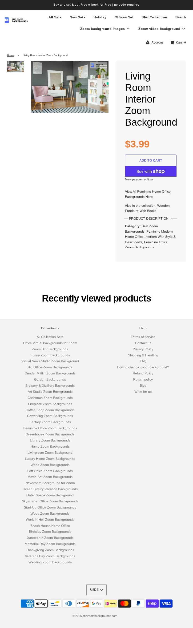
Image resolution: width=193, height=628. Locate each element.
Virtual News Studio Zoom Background (50, 361)
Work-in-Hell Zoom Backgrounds (50, 519)
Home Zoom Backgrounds (50, 446)
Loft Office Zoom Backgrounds (50, 471)
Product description (149, 218)
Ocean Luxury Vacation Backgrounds (50, 489)
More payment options (139, 179)
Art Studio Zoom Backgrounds (50, 391)
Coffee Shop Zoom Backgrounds (50, 410)
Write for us (143, 391)
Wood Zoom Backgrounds (50, 513)
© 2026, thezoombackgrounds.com (94, 616)
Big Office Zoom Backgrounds (50, 367)
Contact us (143, 343)
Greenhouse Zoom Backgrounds (50, 434)
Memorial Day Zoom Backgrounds (50, 544)
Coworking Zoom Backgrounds (50, 416)
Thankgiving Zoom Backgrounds (50, 550)
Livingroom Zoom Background (50, 452)
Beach (180, 17)
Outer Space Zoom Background (50, 495)
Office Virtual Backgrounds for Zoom (50, 343)
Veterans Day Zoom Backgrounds (50, 556)
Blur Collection (154, 17)
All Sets (55, 17)
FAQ (143, 361)
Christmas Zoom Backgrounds (50, 398)
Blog (143, 385)
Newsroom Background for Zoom (50, 483)
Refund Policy (143, 373)
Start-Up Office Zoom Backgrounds (50, 507)
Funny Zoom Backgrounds (50, 355)
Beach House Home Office (50, 526)
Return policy (143, 379)
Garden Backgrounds (50, 379)
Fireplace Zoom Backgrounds (50, 404)
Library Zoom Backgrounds (50, 440)
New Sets (77, 17)
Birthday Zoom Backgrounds (50, 531)
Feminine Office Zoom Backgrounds (50, 428)
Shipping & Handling (143, 355)
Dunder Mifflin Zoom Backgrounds (50, 373)
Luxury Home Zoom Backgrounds (50, 459)
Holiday (100, 17)
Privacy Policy (143, 349)
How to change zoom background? (143, 367)
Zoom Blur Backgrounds (50, 349)
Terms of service (143, 337)
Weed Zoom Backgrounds (50, 465)
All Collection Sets (50, 337)
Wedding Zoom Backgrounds (50, 562)
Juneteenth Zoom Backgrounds (50, 538)
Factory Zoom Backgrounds (50, 422)
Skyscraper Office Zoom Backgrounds (50, 501)
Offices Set (124, 17)
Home (10, 55)
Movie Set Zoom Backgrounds (50, 477)
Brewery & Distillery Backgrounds (50, 385)
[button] (96, 589)
